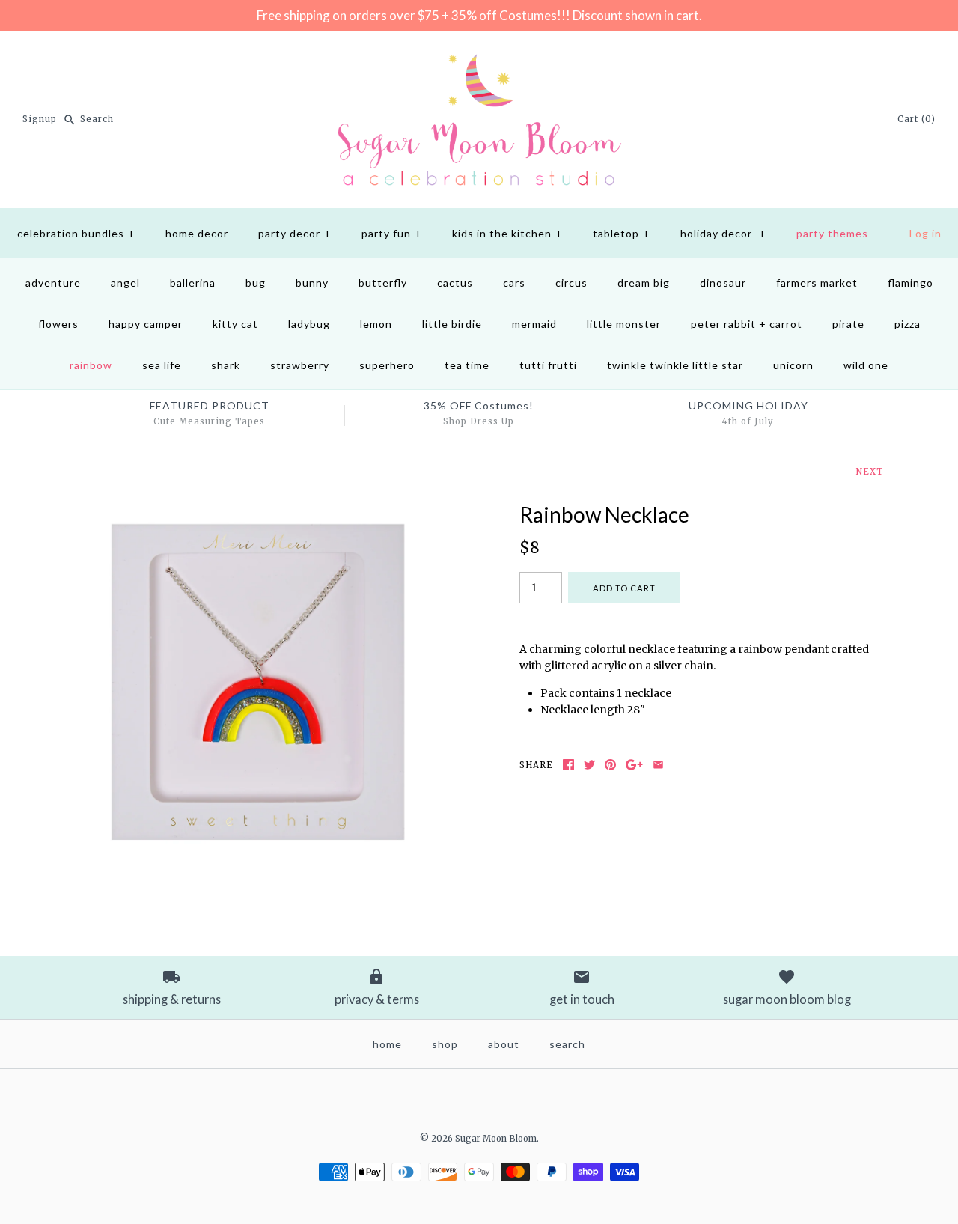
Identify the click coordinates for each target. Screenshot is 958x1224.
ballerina (193, 282)
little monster (624, 323)
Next (869, 471)
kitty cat (235, 323)
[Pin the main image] (610, 764)
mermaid (534, 323)
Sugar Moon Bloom (496, 1138)
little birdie (452, 323)
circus (571, 282)
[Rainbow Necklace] (257, 510)
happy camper (146, 323)
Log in (925, 233)
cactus (455, 282)
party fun (391, 233)
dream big (643, 282)
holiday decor (723, 233)
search (567, 1044)
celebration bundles (76, 233)
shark (225, 365)
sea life (161, 365)
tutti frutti (548, 365)
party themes (837, 233)
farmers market (817, 282)
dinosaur (723, 282)
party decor (295, 233)
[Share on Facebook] (568, 764)
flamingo (910, 282)
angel (125, 282)
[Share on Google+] (634, 764)
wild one (865, 365)
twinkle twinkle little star (675, 365)
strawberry (299, 365)
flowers (58, 323)
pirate (848, 323)
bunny (312, 282)
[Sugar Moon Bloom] (479, 54)
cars (514, 282)
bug (255, 282)
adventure (53, 282)
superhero (387, 365)
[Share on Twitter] (589, 764)
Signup (39, 119)
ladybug (309, 323)
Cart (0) (916, 119)
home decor (196, 233)
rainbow (91, 365)
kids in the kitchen (507, 233)
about (503, 1044)
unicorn (793, 365)
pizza (907, 323)
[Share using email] (658, 764)
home (387, 1044)
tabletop (621, 233)
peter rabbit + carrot (746, 323)
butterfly (383, 282)
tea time (467, 365)
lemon (376, 323)
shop (445, 1044)
